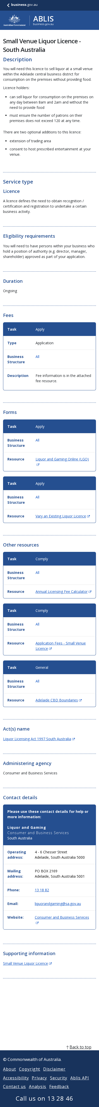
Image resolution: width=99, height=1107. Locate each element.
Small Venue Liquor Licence (27, 963)
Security (58, 1078)
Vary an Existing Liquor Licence (63, 516)
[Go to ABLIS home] (28, 20)
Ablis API (79, 1078)
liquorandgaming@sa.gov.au (58, 903)
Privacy (39, 1078)
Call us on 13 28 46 (44, 1098)
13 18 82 (42, 890)
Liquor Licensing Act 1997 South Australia (39, 738)
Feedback (59, 1086)
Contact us (14, 1086)
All (37, 356)
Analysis (37, 1086)
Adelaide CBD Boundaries (59, 700)
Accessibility (16, 1078)
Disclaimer (54, 1069)
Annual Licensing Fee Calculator (63, 591)
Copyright (29, 1069)
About (9, 1069)
